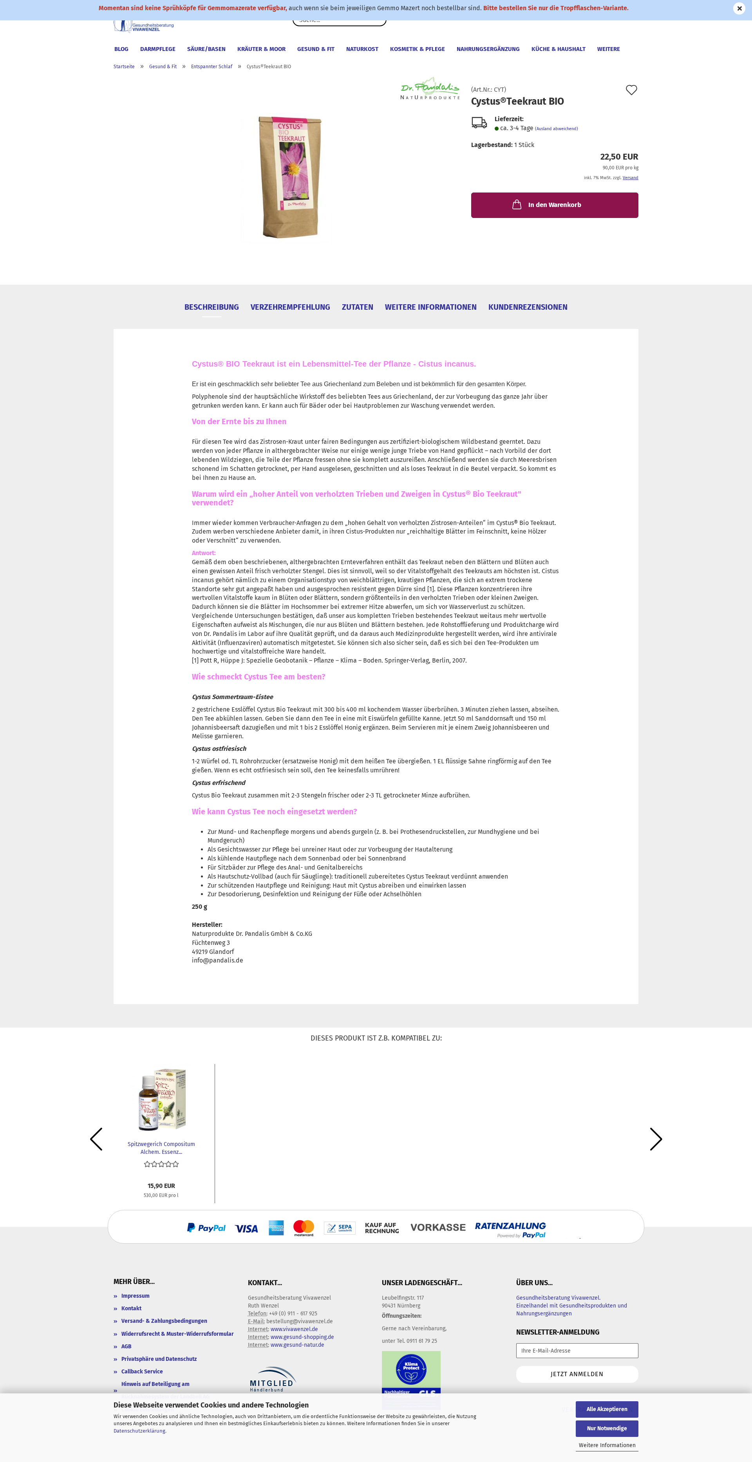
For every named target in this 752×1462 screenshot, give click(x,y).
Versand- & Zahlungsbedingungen (164, 1321)
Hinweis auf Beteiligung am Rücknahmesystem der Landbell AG (165, 1390)
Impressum (135, 1296)
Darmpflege (157, 49)
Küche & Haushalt (558, 49)
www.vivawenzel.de (294, 1329)
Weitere (608, 49)
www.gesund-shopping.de (302, 1337)
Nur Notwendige (607, 1428)
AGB (126, 1346)
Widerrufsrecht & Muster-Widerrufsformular (177, 1334)
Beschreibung (211, 307)
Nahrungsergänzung (488, 49)
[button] (96, 1139)
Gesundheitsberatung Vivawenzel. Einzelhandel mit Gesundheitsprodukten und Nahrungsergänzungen (571, 1306)
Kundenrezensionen (528, 307)
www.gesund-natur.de (297, 1345)
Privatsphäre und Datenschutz (159, 1359)
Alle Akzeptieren (607, 1409)
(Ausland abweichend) (556, 128)
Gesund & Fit (315, 49)
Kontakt (131, 1308)
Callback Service (142, 1371)
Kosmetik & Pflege (417, 49)
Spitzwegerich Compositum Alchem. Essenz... (161, 1147)
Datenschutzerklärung (139, 1431)
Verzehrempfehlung (290, 307)
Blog (121, 49)
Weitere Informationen (607, 1445)
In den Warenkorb (554, 205)
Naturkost (362, 49)
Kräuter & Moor (261, 49)
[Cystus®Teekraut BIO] (286, 174)
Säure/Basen (206, 49)
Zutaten (357, 307)
